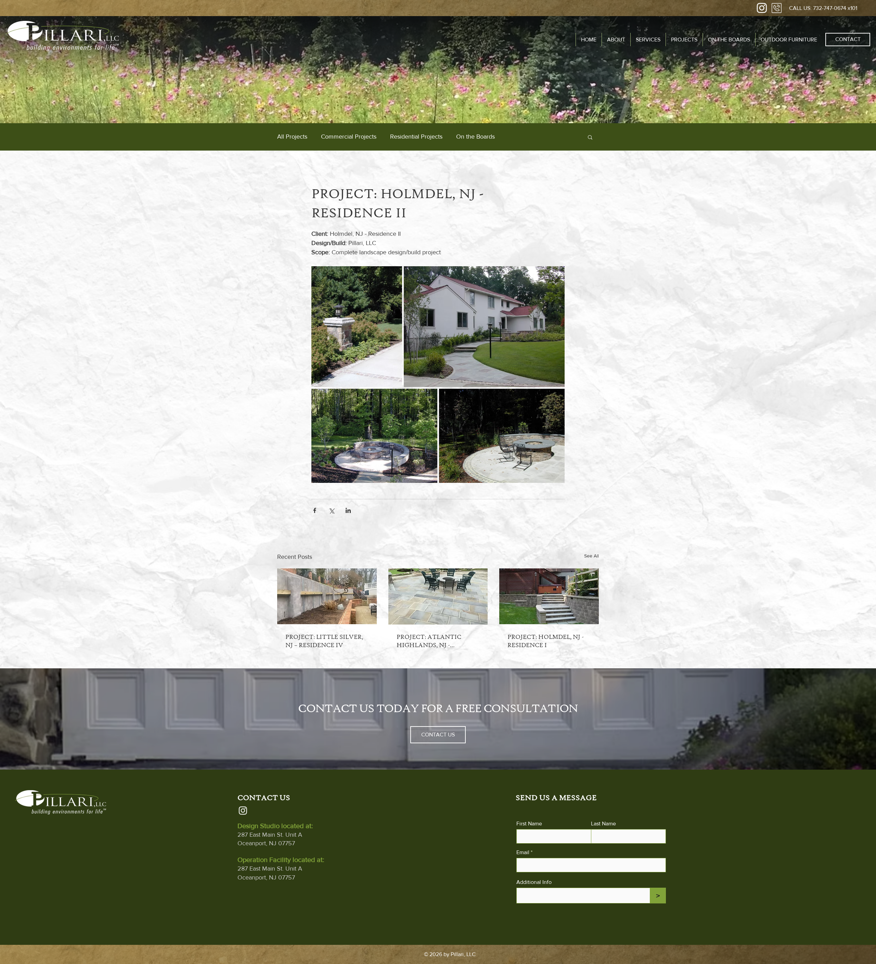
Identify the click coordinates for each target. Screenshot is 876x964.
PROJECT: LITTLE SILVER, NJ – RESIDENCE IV (324, 640)
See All (591, 555)
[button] (648, 39)
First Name (529, 823)
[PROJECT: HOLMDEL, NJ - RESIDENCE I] (549, 596)
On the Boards (475, 136)
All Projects (292, 136)
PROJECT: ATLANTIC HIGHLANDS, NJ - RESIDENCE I (429, 641)
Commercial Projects (348, 136)
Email (522, 852)
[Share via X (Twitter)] (331, 510)
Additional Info (534, 882)
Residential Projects (416, 136)
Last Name (603, 823)
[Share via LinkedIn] (348, 510)
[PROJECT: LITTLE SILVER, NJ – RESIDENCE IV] (327, 596)
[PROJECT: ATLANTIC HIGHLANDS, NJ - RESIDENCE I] (438, 596)
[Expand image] (356, 326)
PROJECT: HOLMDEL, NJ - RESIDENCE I (545, 640)
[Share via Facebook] (314, 510)
